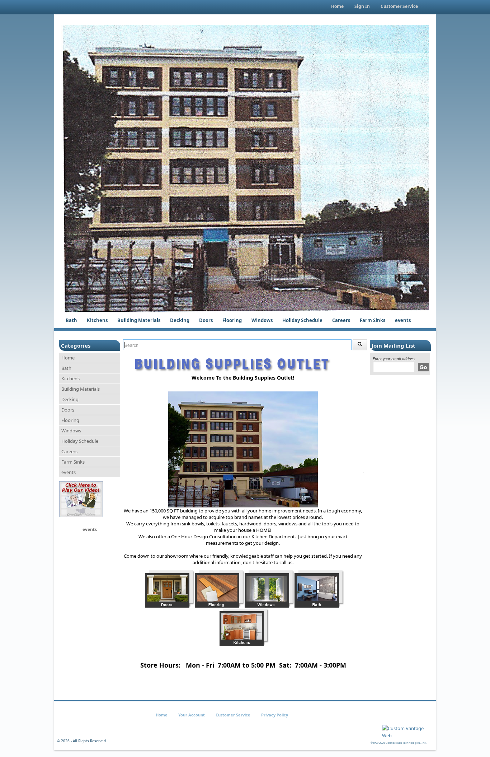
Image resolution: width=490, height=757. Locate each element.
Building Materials (138, 320)
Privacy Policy (274, 714)
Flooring (232, 320)
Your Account (191, 714)
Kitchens (97, 320)
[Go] (423, 367)
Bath (71, 320)
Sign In (362, 6)
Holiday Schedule (302, 320)
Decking (179, 320)
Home (337, 6)
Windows (262, 320)
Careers (341, 320)
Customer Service (399, 6)
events (403, 320)
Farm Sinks (372, 320)
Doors (206, 320)
